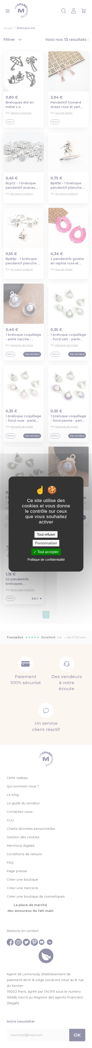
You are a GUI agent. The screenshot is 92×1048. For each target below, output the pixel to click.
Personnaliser (46, 543)
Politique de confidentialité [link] (46, 559)
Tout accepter (47, 552)
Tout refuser (46, 534)
